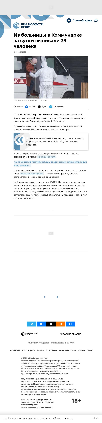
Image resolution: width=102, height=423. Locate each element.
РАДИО (40, 350)
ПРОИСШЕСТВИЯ (58, 343)
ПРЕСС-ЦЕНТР (28, 350)
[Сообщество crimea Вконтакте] (41, 324)
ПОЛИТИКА (33, 343)
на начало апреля (46, 156)
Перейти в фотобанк (40, 100)
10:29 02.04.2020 (20, 52)
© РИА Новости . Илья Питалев (23, 100)
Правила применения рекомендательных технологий (44, 374)
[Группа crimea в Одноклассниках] (60, 324)
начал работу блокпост (32, 173)
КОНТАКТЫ (51, 350)
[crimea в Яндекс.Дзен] (51, 324)
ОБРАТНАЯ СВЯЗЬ (67, 350)
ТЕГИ (89, 350)
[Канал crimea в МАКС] (70, 324)
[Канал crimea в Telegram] (31, 324)
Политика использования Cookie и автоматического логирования (50, 368)
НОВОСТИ (15, 350)
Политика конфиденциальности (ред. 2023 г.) (40, 371)
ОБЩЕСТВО (44, 343)
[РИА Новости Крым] (28, 25)
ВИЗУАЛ (70, 343)
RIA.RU (81, 350)
